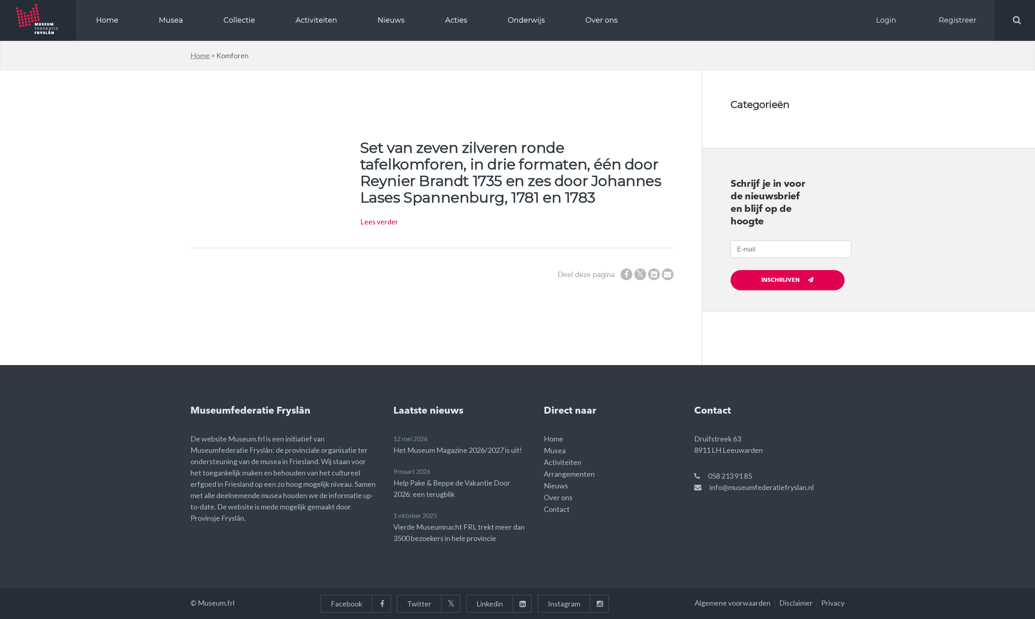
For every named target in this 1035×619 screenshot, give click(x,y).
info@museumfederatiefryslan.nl (762, 487)
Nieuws (391, 20)
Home (107, 20)
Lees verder (379, 221)
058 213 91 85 (730, 475)
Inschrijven (780, 280)
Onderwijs (526, 20)
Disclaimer (796, 602)
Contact (557, 509)
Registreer (957, 20)
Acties (456, 20)
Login (886, 20)
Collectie (239, 20)
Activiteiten (316, 20)
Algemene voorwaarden (733, 602)
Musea (171, 20)
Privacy (833, 602)
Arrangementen (569, 473)
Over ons (601, 20)
